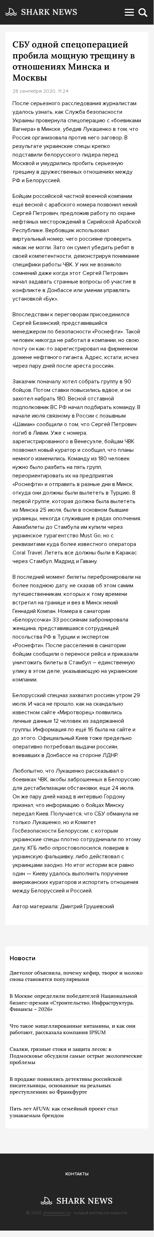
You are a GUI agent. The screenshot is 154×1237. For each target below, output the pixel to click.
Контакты (77, 1174)
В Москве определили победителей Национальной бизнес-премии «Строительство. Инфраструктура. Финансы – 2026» (73, 1002)
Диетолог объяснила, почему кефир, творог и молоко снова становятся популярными (76, 976)
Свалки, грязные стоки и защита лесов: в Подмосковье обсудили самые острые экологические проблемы (76, 1055)
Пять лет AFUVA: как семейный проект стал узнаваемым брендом (64, 1111)
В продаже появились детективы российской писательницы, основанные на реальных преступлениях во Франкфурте (66, 1085)
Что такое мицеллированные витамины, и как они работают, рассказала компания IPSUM (72, 1029)
